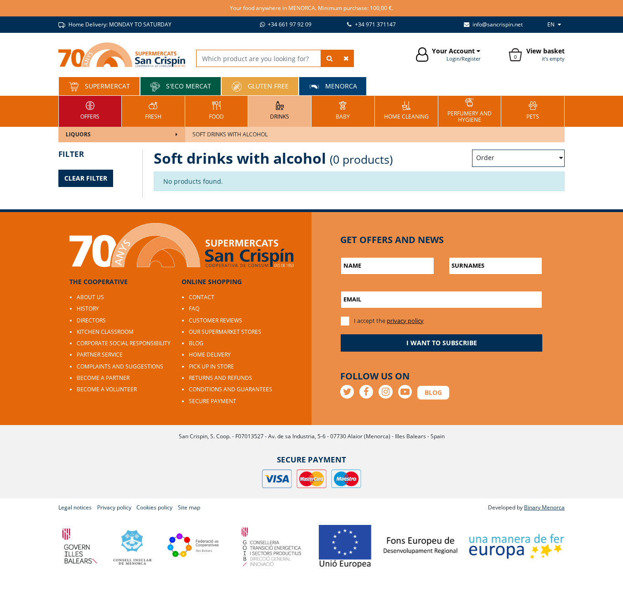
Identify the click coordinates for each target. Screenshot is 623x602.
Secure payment (212, 401)
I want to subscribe (441, 342)
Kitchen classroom (105, 331)
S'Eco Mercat (187, 86)
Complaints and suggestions (120, 366)
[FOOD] (216, 110)
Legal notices (75, 507)
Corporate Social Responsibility (124, 343)
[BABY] (342, 110)
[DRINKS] (279, 110)
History (88, 308)
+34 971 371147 (374, 24)
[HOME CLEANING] (406, 110)
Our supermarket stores (225, 331)
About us (90, 297)
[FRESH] (153, 110)
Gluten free (267, 86)
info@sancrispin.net (497, 24)
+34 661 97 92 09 (289, 24)
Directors (91, 320)
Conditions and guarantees (230, 389)
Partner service (100, 354)
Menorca (340, 86)
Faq (194, 308)
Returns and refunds (220, 377)
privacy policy (405, 321)
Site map (189, 507)
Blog (196, 343)
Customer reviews (215, 320)
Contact (201, 297)
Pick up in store (211, 366)
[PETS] (533, 110)
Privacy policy (114, 507)
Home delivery (210, 354)
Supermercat (106, 86)
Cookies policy (154, 507)
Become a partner (103, 377)
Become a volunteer (107, 389)
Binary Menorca (544, 507)
